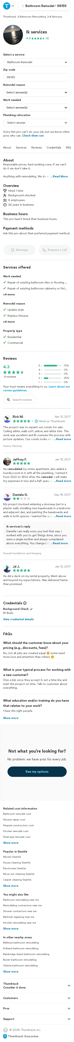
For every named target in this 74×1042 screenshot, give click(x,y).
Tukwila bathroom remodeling (20, 965)
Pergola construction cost (18, 825)
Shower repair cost (14, 819)
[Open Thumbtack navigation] (9, 6)
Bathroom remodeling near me (21, 899)
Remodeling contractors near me (22, 905)
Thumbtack (9, 16)
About (7, 147)
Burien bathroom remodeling (20, 959)
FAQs (69, 147)
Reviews (36, 147)
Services (21, 147)
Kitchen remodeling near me (19, 922)
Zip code (9, 69)
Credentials (54, 147)
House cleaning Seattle (16, 862)
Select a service (13, 54)
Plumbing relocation (16, 115)
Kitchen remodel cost (15, 831)
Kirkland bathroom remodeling (20, 948)
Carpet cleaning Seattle (17, 879)
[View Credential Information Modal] (24, 603)
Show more (10, 843)
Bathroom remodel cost (17, 814)
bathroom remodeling (33, 16)
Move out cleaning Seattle (18, 874)
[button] (13, 35)
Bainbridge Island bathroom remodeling (26, 954)
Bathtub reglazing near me (18, 917)
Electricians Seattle (14, 868)
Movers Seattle (12, 856)
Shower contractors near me (20, 911)
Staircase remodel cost (16, 837)
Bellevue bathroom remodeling (21, 942)
